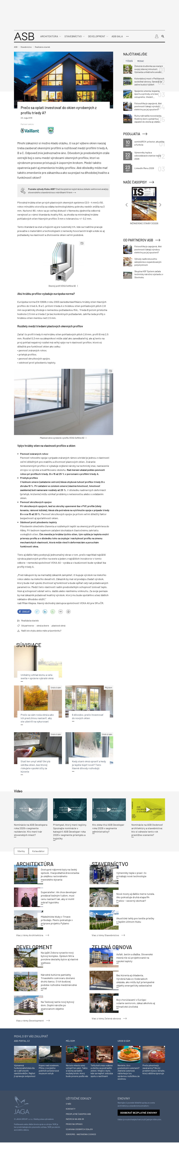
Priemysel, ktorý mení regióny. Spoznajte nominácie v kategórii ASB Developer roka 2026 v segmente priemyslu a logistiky (70, 831)
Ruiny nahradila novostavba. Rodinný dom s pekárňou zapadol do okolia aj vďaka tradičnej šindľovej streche (148, 118)
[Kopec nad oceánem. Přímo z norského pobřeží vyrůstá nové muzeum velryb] (50, 1054)
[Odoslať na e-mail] (60, 611)
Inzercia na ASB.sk (75, 1119)
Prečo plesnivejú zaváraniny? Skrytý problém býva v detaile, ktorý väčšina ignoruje (154, 1069)
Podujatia (131, 134)
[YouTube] (52, 611)
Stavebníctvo (73, 36)
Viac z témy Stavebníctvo (105, 935)
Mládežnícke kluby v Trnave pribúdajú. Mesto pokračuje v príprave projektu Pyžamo (57, 920)
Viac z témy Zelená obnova (106, 1018)
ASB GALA (117, 36)
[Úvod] (24, 36)
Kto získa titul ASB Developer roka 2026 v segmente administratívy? (108, 828)
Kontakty (70, 1109)
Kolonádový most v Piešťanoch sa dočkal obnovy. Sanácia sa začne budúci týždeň (149, 81)
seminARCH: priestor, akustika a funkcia (149, 143)
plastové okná (58, 625)
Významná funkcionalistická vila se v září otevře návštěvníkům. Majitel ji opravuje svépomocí (24, 1070)
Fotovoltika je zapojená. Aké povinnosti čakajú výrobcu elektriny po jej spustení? (148, 106)
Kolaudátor (38, 851)
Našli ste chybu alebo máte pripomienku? (41, 630)
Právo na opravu (74, 1124)
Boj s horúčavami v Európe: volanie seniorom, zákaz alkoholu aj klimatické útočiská (135, 1003)
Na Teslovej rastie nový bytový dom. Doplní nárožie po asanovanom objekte (57, 1005)
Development (96, 36)
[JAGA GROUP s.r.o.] (21, 1105)
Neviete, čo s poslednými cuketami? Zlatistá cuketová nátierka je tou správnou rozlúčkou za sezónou (128, 1072)
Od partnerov (27, 625)
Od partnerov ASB (138, 240)
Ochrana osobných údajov (79, 1129)
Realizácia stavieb (30, 620)
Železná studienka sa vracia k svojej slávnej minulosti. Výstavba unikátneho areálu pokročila (148, 69)
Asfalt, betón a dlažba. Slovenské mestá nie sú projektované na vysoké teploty (134, 958)
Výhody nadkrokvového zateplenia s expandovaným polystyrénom (147, 261)
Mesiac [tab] (140, 61)
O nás (68, 1104)
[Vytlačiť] (68, 611)
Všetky (21, 851)
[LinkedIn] (45, 611)
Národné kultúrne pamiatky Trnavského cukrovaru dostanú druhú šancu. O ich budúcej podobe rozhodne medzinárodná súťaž (59, 981)
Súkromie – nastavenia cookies (81, 1134)
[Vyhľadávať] (163, 36)
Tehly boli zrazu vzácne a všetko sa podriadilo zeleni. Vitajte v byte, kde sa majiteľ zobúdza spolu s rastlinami (102, 1070)
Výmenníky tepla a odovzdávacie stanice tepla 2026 (147, 155)
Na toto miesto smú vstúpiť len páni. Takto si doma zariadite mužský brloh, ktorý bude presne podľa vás (77, 1070)
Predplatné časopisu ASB (78, 1114)
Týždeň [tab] (129, 61)
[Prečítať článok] (31, 809)
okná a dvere (43, 625)
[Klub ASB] (156, 36)
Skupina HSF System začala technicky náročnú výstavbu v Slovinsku (148, 274)
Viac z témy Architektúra (29, 935)
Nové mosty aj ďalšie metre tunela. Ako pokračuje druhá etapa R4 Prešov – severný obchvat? (135, 897)
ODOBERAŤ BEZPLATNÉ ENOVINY (138, 1112)
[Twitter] (37, 611)
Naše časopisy (135, 182)
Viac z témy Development (30, 1020)
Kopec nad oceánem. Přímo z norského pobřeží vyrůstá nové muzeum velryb (49, 1069)
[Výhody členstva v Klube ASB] (23, 190)
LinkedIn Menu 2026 (144, 168)
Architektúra (49, 36)
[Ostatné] (127, 36)
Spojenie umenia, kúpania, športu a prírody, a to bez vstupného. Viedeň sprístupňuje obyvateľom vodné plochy (147, 94)
